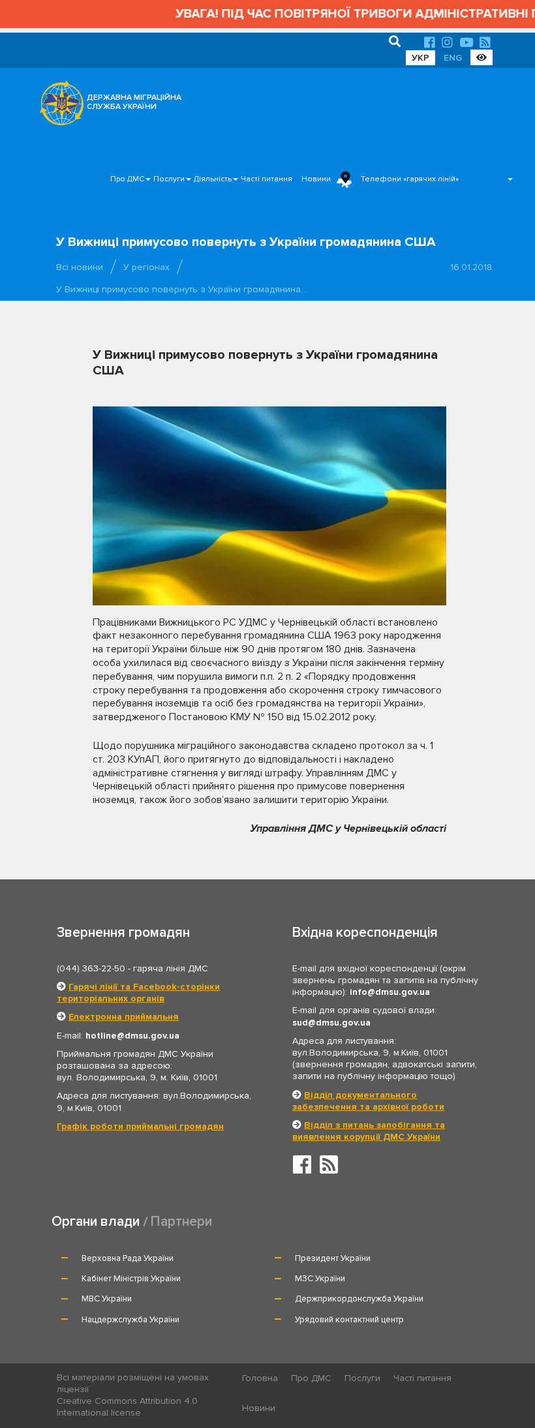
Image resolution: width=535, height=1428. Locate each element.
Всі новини (79, 267)
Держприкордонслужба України (359, 1299)
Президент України (333, 1258)
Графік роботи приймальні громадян (140, 1126)
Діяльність (213, 179)
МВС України (107, 1299)
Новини (316, 179)
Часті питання (266, 179)
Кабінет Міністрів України (131, 1278)
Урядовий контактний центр (349, 1319)
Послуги (169, 179)
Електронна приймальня (124, 1016)
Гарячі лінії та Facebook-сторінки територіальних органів (138, 992)
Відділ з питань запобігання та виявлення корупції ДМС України (368, 1130)
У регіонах (146, 267)
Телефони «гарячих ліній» (410, 179)
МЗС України (320, 1278)
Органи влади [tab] (96, 1221)
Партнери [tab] (181, 1221)
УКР (420, 57)
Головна (260, 1378)
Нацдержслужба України (130, 1319)
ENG (453, 57)
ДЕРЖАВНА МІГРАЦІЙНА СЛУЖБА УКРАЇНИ (134, 102)
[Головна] (58, 106)
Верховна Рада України (128, 1258)
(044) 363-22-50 (91, 968)
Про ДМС (127, 179)
